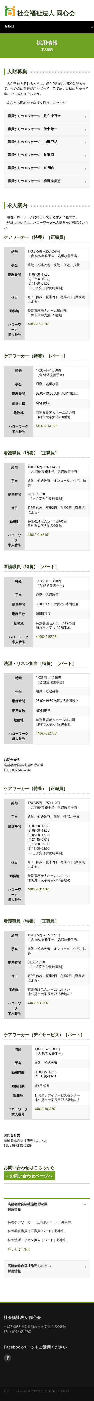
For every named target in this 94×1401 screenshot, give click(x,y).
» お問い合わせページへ (29, 1176)
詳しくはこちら (19, 1249)
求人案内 (47, 49)
